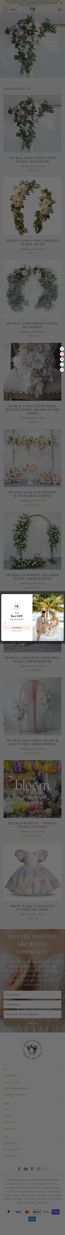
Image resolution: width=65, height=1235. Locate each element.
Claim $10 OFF (16, 628)
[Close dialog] (62, 596)
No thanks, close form (17, 630)
